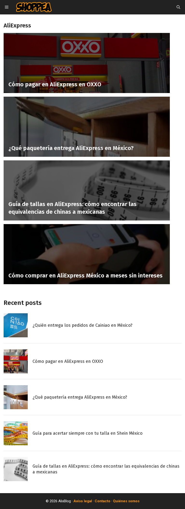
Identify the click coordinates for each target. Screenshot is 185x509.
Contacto (102, 501)
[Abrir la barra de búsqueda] (178, 7)
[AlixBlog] (34, 7)
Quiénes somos (126, 501)
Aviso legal (82, 501)
